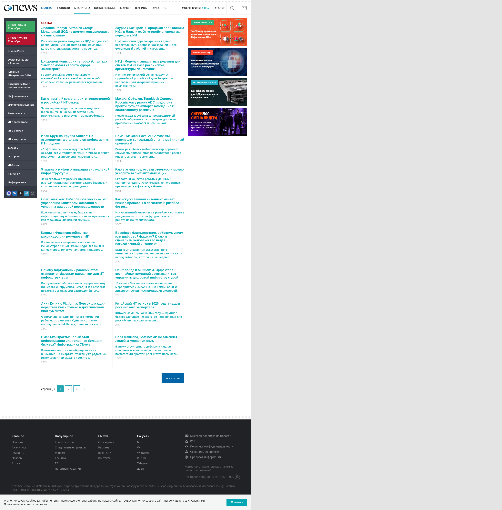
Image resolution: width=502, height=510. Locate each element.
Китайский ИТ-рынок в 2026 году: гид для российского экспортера (147, 305)
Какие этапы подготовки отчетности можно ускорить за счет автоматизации (149, 171)
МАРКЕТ (125, 7)
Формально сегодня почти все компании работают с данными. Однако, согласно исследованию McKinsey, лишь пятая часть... (72, 320)
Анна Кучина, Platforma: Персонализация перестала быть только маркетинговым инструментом (73, 307)
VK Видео (143, 453)
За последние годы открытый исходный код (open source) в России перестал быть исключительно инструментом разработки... (72, 111)
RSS (192, 441)
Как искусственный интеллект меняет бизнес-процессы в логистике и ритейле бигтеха (147, 202)
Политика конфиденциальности (211, 446)
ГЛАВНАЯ (47, 7)
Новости (17, 442)
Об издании (106, 442)
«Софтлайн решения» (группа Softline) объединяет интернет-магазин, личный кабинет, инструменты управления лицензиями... (75, 152)
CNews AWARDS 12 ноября (17, 39)
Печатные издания (68, 468)
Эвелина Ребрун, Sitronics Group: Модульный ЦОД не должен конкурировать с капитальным (75, 31)
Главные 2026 (19, 73)
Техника (60, 458)
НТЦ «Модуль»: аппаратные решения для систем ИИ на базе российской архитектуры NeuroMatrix (147, 65)
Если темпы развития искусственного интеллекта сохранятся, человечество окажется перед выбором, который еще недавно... (149, 253)
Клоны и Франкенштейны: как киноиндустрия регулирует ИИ (65, 234)
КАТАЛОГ (219, 7)
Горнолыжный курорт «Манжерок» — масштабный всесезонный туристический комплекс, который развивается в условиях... (73, 78)
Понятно (237, 502)
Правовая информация (206, 457)
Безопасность (16, 113)
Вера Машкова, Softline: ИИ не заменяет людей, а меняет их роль (146, 338)
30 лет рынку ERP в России (18, 61)
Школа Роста (16, 51)
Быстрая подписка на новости (210, 436)
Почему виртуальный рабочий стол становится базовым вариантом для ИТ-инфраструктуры (73, 273)
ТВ (164, 7)
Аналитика (82, 7)
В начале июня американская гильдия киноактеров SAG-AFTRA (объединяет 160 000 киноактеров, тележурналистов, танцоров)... (72, 245)
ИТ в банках (15, 130)
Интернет (14, 156)
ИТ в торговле (17, 139)
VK (138, 447)
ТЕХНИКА (141, 7)
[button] (232, 8)
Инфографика (17, 182)
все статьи (173, 378)
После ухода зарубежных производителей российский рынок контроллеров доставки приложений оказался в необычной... (145, 119)
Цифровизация (18, 96)
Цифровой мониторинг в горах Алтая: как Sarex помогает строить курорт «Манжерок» (74, 65)
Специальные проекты (70, 447)
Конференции (64, 442)
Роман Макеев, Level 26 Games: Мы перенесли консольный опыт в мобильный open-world (149, 139)
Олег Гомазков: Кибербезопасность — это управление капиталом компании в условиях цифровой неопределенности (74, 202)
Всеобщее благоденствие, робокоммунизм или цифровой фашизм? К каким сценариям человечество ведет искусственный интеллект (149, 238)
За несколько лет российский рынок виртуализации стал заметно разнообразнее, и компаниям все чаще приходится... (74, 182)
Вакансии (104, 453)
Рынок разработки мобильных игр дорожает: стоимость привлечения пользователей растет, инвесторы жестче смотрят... (148, 152)
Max (140, 442)
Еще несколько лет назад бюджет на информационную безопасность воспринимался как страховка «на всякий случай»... (75, 216)
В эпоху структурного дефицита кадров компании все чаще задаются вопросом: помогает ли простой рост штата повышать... (147, 350)
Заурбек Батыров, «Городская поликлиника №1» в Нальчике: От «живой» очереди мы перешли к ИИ (149, 31)
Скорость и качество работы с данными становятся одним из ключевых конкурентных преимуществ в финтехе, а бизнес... (148, 182)
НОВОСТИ (63, 7)
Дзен (140, 468)
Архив (16, 463)
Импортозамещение (21, 104)
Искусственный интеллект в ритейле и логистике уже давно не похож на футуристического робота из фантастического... (149, 216)
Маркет (60, 453)
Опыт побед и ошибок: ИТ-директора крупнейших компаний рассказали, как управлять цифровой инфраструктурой (146, 273)
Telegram (143, 463)
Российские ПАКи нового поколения (19, 85)
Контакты (104, 458)
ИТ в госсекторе (18, 122)
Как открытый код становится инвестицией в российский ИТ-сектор (75, 100)
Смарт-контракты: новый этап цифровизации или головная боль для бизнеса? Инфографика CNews (71, 340)
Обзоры (17, 458)
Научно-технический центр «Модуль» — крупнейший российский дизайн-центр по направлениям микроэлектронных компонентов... (145, 80)
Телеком (13, 148)
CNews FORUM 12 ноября (17, 26)
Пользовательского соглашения (25, 504)
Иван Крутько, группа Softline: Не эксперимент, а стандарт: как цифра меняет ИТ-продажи (75, 139)
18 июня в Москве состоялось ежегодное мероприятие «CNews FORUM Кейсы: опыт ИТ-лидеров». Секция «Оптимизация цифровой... (147, 286)
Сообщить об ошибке (204, 452)
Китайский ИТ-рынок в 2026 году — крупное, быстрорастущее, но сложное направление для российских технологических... (148, 316)
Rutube (142, 458)
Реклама (103, 447)
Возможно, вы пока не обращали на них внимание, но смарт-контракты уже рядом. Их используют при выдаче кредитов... (73, 353)
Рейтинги (14, 173)
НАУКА (155, 7)
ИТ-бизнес (14, 165)
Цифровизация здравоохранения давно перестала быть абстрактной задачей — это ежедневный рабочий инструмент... (146, 44)
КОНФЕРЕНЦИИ (104, 7)
